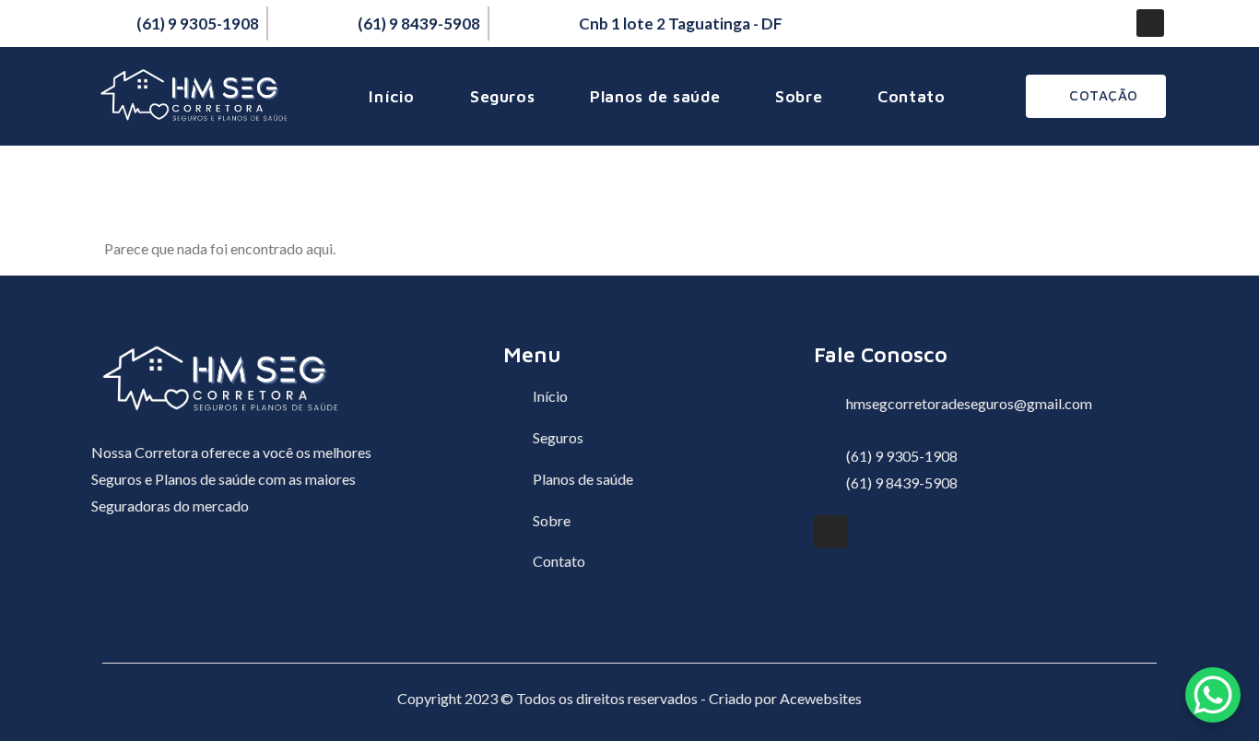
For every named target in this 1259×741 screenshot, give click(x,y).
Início (392, 96)
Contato (911, 96)
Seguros (502, 96)
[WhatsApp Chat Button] (1213, 695)
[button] (1096, 96)
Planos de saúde (655, 96)
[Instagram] (1150, 23)
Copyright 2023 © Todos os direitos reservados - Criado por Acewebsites (629, 698)
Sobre (798, 96)
